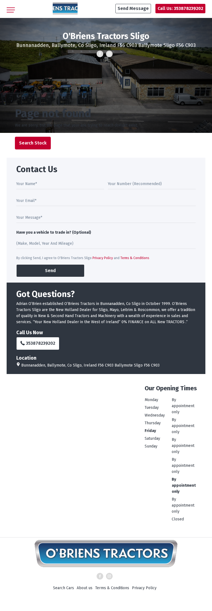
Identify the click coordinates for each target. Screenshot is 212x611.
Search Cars (63, 588)
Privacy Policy (102, 258)
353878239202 (40, 343)
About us (84, 588)
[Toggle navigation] (11, 8)
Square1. (139, 605)
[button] (133, 8)
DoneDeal (95, 605)
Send (50, 270)
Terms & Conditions (134, 258)
